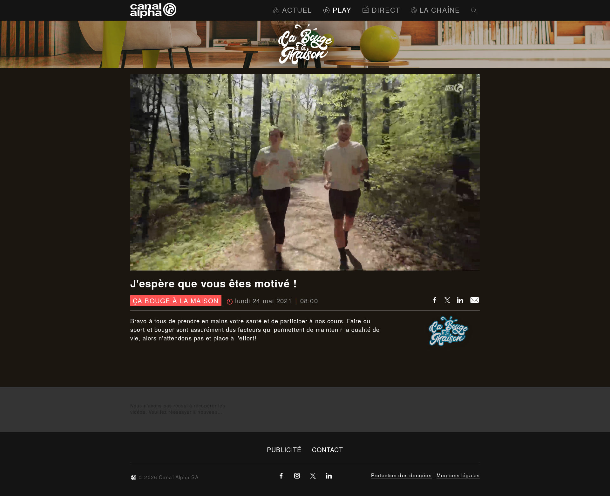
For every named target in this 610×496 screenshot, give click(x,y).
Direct (386, 10)
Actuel (297, 10)
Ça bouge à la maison (176, 300)
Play (342, 10)
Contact (327, 449)
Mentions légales (458, 475)
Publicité (284, 449)
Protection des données (401, 475)
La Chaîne (440, 10)
